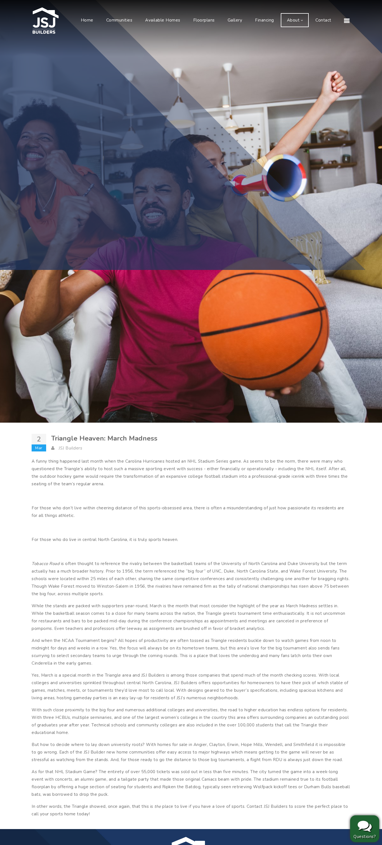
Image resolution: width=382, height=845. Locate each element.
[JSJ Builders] (46, 20)
